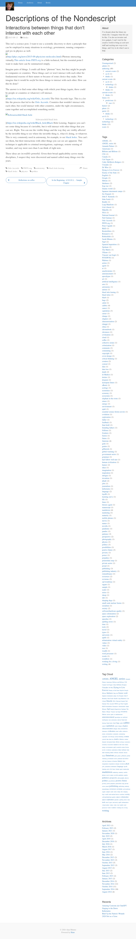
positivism (109, 100)
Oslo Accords (41, 102)
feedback (105, 422)
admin (104, 66)
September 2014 (108, 889)
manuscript (106, 507)
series (104, 592)
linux (104, 502)
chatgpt (105, 324)
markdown (106, 510)
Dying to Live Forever (110, 170)
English (105, 175)
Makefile (105, 210)
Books (48, 2)
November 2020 (108, 833)
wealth (104, 651)
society (104, 608)
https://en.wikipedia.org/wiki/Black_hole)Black (30, 122)
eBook (104, 385)
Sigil (104, 241)
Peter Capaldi (107, 225)
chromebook (106, 329)
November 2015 (108, 860)
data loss (105, 369)
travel (104, 629)
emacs (104, 401)
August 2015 (107, 868)
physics (25, 171)
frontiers (105, 433)
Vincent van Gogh (109, 255)
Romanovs (106, 233)
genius (104, 446)
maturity (105, 515)
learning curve (107, 496)
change (104, 316)
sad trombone (107, 581)
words (104, 656)
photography (107, 539)
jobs (103, 483)
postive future (107, 550)
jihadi (104, 481)
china (104, 326)
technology (109, 84)
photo (104, 108)
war (103, 648)
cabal (104, 303)
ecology (105, 388)
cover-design (107, 356)
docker (104, 377)
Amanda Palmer (108, 146)
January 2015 (107, 878)
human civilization (109, 462)
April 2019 (106, 838)
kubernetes (106, 488)
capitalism (106, 311)
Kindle (104, 202)
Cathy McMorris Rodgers (111, 162)
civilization (106, 334)
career (104, 313)
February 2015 (107, 876)
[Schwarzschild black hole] (47, 115)
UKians (105, 252)
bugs (104, 300)
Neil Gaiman (107, 218)
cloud (104, 337)
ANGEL (105, 140)
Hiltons (105, 180)
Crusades (105, 164)
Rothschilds (106, 236)
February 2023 (107, 828)
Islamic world (107, 188)
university (106, 635)
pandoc (104, 531)
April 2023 (106, 825)
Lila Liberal (106, 207)
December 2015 (108, 857)
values (104, 643)
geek (104, 443)
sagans (104, 584)
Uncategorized (107, 63)
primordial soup (108, 560)
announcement (107, 273)
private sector (107, 563)
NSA (104, 212)
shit (103, 597)
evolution (105, 414)
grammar (105, 457)
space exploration (108, 616)
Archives (30, 2)
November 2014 (108, 884)
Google (105, 178)
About (39, 2)
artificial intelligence (110, 281)
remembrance (107, 574)
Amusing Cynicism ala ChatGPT (114, 905)
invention (105, 478)
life (103, 499)
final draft (106, 425)
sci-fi (107, 74)
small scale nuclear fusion (111, 603)
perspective (106, 536)
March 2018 (106, 846)
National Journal (108, 215)
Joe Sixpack (106, 194)
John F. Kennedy (108, 196)
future (104, 97)
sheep (104, 595)
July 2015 (105, 870)
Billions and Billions (110, 151)
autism (104, 289)
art (103, 279)
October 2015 (107, 862)
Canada (105, 156)
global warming (108, 451)
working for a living (109, 661)
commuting (106, 350)
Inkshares (105, 183)
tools (104, 627)
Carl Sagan (106, 159)
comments (106, 348)
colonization (106, 345)
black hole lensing (56, 168)
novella (105, 526)
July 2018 (105, 844)
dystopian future (108, 382)
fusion (104, 435)
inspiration (106, 473)
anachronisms (107, 271)
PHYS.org (27, 168)
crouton (105, 361)
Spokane (105, 247)
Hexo (73, 932)
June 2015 (106, 873)
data (103, 366)
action (104, 263)
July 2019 (105, 836)
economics (106, 390)
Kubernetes (106, 911)
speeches (105, 619)
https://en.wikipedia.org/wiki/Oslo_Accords (28, 98)
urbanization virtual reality (112, 640)
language (105, 491)
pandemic (105, 528)
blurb (104, 297)
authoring (105, 68)
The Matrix (106, 249)
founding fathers (108, 427)
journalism (106, 486)
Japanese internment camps (112, 191)
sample (104, 587)
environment (107, 406)
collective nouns (108, 342)
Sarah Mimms (107, 239)
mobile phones (107, 518)
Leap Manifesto (108, 204)
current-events (107, 92)
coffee (104, 340)
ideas (104, 467)
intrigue (105, 475)
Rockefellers (106, 231)
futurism (105, 441)
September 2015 (108, 865)
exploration (106, 417)
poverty (105, 552)
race (110, 103)
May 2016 (106, 854)
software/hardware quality (112, 611)
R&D (104, 228)
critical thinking (108, 358)
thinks (25, 37)
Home (20, 2)
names (104, 523)
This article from (27, 60)
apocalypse (106, 276)
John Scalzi (106, 199)
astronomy (40, 168)
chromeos (105, 332)
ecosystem (106, 396)
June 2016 (106, 852)
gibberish (105, 449)
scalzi (104, 589)
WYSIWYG (106, 257)
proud (104, 566)
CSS (103, 154)
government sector (109, 454)
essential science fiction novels (113, 411)
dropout (105, 380)
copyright (105, 353)
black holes (71, 137)
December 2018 (108, 841)
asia (103, 284)
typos (104, 632)
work (104, 127)
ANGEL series (107, 143)
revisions (105, 579)
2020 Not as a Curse (109, 916)
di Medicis (106, 374)
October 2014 (107, 886)
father (104, 419)
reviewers (105, 576)
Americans (106, 148)
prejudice (105, 558)
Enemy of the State (109, 172)
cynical (104, 364)
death (104, 372)
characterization (108, 321)
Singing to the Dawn (110, 908)
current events (110, 71)
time (103, 624)
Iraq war (105, 186)
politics (35, 171)
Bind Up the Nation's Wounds (113, 913)
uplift (104, 637)
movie (104, 520)
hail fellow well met (109, 459)
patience (105, 534)
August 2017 (107, 849)
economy (105, 393)
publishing (106, 568)
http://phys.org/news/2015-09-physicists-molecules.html (34, 56)
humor (104, 105)
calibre (104, 305)
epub (104, 409)
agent (104, 265)
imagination (106, 470)
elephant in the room (110, 398)
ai (102, 268)
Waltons (105, 260)
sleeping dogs (107, 600)
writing (105, 664)
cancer (104, 308)
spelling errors (107, 621)
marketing (106, 512)
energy (104, 403)
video (104, 645)
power (104, 555)
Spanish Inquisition (109, 244)
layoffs (104, 494)
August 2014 (107, 892)
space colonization (109, 613)
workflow (105, 659)
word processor (108, 653)
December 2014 (108, 881)
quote (104, 111)
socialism (105, 605)
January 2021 (107, 830)
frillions (105, 430)
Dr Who (105, 167)
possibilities (106, 547)
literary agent (107, 504)
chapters (105, 318)
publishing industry (109, 571)
